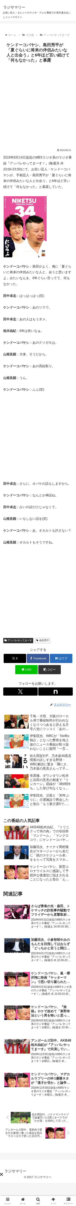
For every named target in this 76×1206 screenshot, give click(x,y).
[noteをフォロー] (55, 691)
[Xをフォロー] (20, 691)
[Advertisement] (38, 104)
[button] (49, 669)
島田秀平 (44, 640)
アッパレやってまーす (20, 640)
